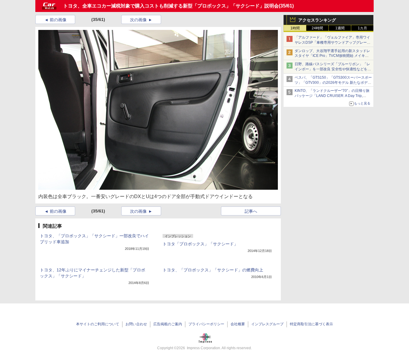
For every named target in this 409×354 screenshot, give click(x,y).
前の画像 (58, 19)
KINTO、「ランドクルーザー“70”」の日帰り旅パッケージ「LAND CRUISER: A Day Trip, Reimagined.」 (332, 96)
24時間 (317, 28)
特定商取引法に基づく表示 (311, 324)
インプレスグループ (267, 324)
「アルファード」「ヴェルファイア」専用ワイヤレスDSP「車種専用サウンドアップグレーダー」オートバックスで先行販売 (332, 42)
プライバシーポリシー (206, 324)
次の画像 (138, 19)
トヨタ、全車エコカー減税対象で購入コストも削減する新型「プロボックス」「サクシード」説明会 (171, 5)
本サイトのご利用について (97, 324)
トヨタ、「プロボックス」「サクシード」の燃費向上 (213, 270)
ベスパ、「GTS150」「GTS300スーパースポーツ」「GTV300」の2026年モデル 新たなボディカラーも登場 (333, 82)
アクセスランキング (317, 20)
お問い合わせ (136, 324)
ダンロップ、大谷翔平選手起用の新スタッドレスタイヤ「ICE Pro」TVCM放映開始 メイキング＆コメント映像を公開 (332, 56)
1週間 (340, 28)
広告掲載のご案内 (167, 324)
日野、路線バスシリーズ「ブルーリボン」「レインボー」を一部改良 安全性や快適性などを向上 (333, 69)
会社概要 (238, 324)
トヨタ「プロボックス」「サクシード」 (200, 243)
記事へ (251, 211)
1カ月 (362, 28)
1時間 (295, 28)
